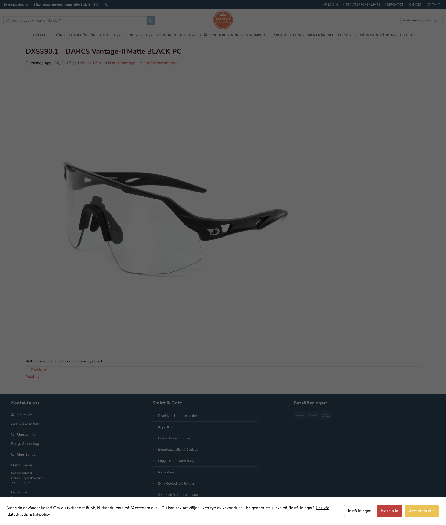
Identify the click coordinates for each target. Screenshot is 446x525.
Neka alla (389, 511)
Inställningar (359, 511)
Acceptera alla (422, 511)
